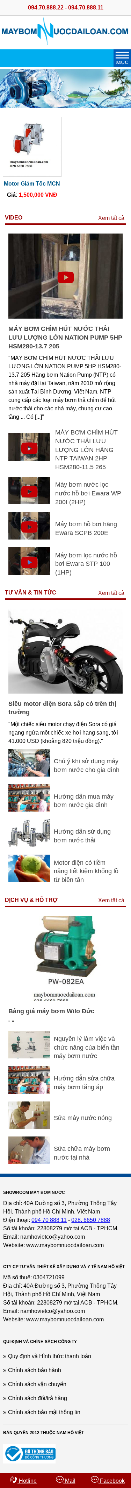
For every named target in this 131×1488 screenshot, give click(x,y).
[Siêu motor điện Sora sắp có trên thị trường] (65, 692)
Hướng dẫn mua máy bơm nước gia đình (84, 801)
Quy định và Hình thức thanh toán (49, 1356)
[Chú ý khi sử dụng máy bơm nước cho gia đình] (29, 775)
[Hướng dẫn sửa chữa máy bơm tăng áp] (29, 1092)
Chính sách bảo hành (34, 1370)
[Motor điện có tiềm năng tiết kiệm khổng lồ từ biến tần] (29, 880)
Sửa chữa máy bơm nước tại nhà (82, 1153)
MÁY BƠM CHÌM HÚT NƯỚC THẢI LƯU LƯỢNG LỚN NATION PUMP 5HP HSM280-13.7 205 (65, 337)
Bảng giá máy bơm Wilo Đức (51, 1011)
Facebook (112, 1481)
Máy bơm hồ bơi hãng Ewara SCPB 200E (86, 528)
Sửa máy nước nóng (83, 1117)
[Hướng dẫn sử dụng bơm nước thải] (29, 845)
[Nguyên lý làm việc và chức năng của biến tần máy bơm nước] (29, 1056)
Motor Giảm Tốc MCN (32, 184)
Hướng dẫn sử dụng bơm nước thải (82, 836)
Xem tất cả (111, 218)
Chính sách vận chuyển (37, 1384)
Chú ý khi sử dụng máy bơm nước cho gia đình (86, 765)
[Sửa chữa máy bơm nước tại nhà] (29, 1162)
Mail (69, 1481)
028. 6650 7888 (90, 1220)
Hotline (27, 1481)
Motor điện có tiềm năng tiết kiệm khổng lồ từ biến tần (86, 871)
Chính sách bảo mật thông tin (44, 1412)
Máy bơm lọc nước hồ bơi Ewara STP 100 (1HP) (86, 564)
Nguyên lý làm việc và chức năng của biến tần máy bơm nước (86, 1047)
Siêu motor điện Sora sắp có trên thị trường (62, 708)
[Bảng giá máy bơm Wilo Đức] (65, 999)
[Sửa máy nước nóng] (29, 1127)
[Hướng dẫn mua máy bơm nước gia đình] (29, 810)
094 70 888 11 (49, 1220)
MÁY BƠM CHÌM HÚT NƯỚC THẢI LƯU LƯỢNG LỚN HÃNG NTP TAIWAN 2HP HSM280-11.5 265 (86, 450)
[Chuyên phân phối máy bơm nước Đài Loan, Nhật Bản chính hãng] (65, 43)
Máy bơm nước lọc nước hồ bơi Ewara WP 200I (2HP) (88, 493)
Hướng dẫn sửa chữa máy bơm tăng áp (84, 1083)
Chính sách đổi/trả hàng (37, 1398)
